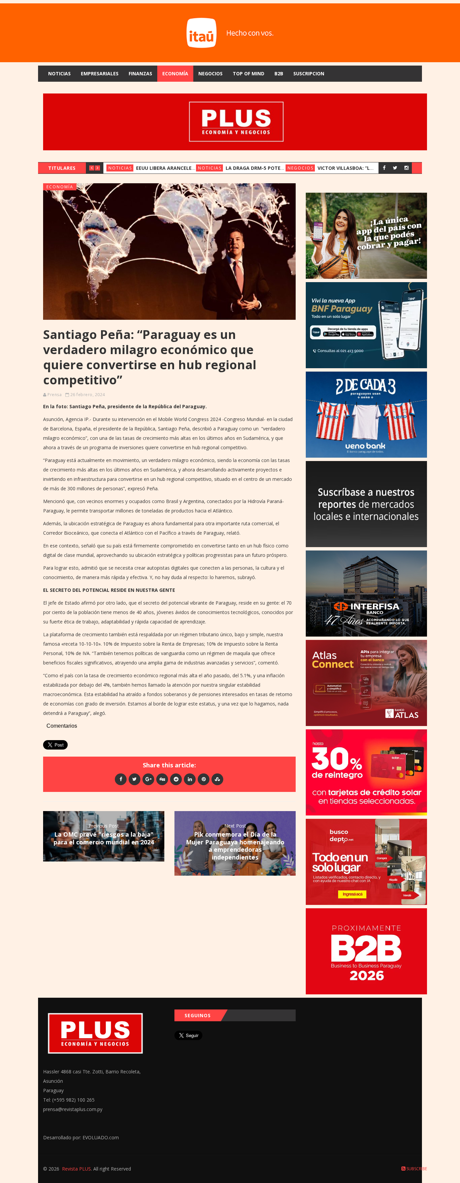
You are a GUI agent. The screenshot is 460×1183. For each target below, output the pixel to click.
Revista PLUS (76, 1169)
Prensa (54, 394)
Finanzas (140, 73)
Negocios (210, 73)
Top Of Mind (248, 73)
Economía (175, 73)
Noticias (59, 73)
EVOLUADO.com (101, 1137)
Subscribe (416, 1169)
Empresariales (100, 73)
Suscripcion (308, 73)
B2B (278, 73)
